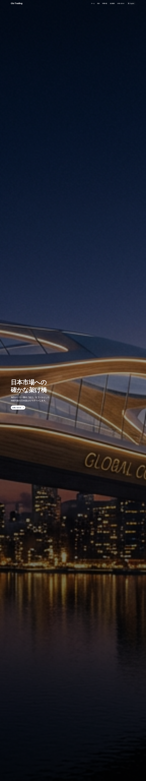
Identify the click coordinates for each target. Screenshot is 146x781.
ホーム (93, 3)
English (132, 3)
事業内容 (104, 3)
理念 (98, 3)
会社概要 (112, 3)
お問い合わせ (120, 3)
